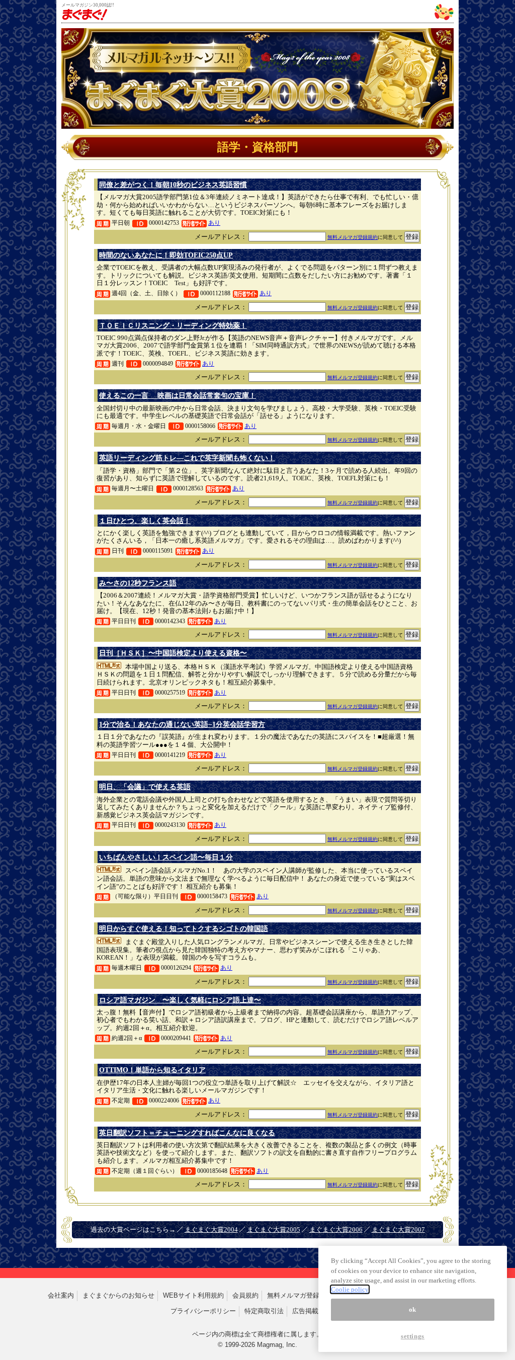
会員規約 (245, 1295)
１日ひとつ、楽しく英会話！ (145, 521)
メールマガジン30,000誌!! (87, 5)
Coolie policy (350, 1289)
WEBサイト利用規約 (193, 1295)
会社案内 (61, 1295)
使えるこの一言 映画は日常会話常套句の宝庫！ (177, 395)
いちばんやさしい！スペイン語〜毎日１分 (166, 857)
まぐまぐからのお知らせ (118, 1295)
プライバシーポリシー (203, 1311)
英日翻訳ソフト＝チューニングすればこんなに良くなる (187, 1133)
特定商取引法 (264, 1311)
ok (412, 1309)
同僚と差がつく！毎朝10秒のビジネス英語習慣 (173, 185)
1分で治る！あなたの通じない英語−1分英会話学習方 (182, 724)
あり (214, 222)
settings (412, 1336)
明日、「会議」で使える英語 (145, 787)
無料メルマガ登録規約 (352, 237)
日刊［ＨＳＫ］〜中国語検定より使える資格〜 (173, 653)
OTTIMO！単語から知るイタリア (152, 1070)
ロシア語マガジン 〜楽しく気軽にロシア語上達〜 (180, 1000)
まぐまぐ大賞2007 (398, 1229)
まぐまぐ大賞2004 (211, 1229)
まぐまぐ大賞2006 (336, 1229)
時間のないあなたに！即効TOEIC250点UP (166, 255)
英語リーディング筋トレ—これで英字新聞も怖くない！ (187, 458)
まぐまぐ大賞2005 (273, 1229)
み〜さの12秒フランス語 (138, 583)
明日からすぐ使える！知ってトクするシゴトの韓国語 (183, 928)
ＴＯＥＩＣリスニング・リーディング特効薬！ (173, 325)
